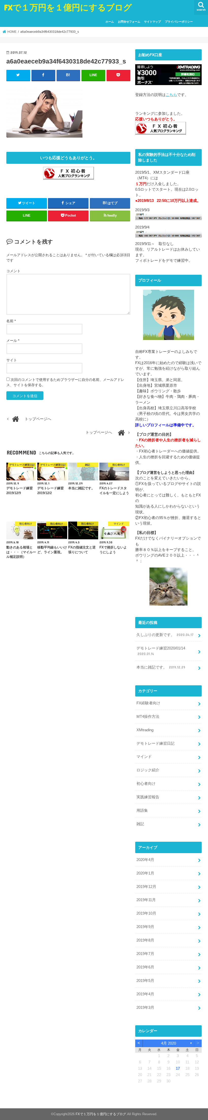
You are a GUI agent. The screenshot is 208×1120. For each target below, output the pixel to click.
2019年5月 (145, 981)
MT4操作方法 (147, 717)
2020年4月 (145, 860)
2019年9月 (145, 927)
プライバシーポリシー (179, 21)
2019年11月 (146, 900)
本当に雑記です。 (160, 667)
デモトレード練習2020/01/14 (160, 651)
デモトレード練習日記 (155, 743)
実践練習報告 (147, 797)
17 (178, 1068)
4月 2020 (168, 1043)
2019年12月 (146, 887)
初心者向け (145, 784)
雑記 (140, 824)
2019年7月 (145, 954)
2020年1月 (145, 873)
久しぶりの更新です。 (165, 635)
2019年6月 (145, 967)
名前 (11, 321)
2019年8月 (145, 940)
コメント (13, 271)
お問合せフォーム (129, 21)
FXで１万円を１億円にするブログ (68, 7)
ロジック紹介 (147, 770)
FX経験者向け (148, 703)
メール (12, 340)
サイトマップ (152, 21)
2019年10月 (146, 913)
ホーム (110, 21)
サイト (11, 360)
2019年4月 (145, 994)
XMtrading (144, 730)
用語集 (142, 810)
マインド (144, 757)
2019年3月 (145, 1007)
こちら (171, 95)
